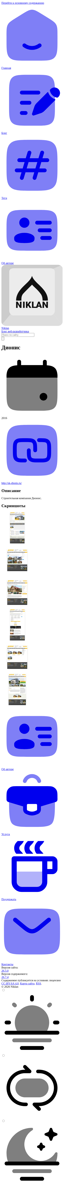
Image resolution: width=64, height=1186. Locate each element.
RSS (38, 983)
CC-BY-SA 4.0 (10, 983)
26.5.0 (5, 970)
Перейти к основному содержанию (22, 2)
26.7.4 (5, 977)
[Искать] (2, 338)
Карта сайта (27, 983)
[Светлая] (32, 1052)
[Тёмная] (32, 1182)
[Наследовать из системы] (32, 1117)
